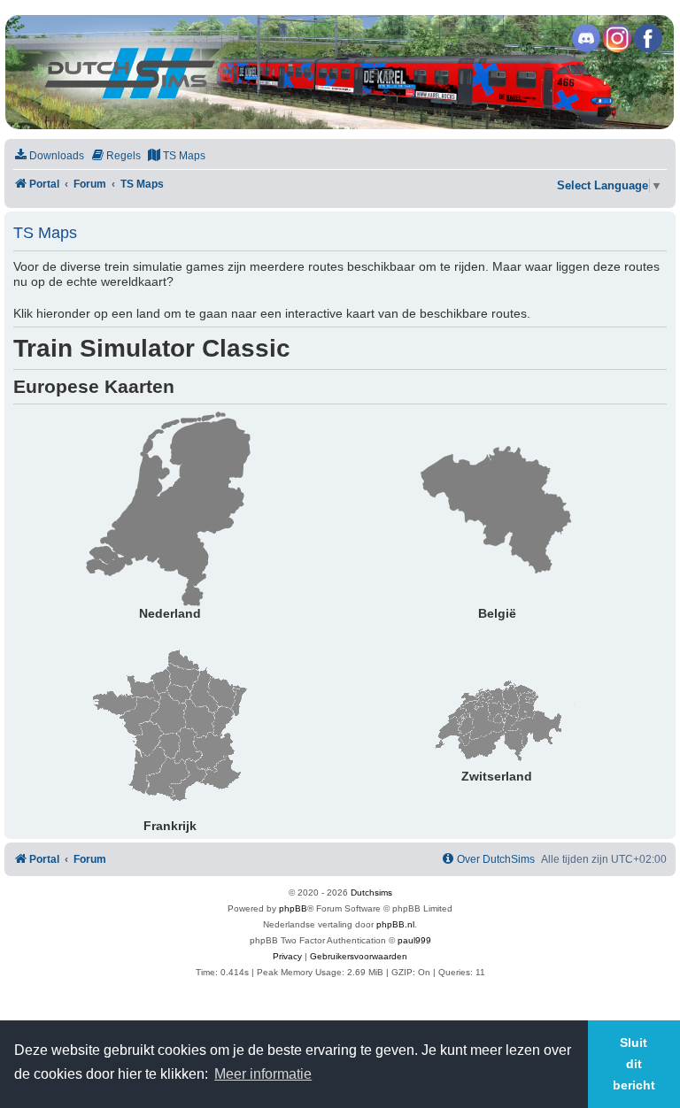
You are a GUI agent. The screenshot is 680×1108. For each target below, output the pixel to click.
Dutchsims (371, 892)
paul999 (414, 940)
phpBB (293, 908)
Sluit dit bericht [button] (634, 1063)
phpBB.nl (395, 924)
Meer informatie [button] (263, 1073)
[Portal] (339, 72)
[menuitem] (48, 156)
